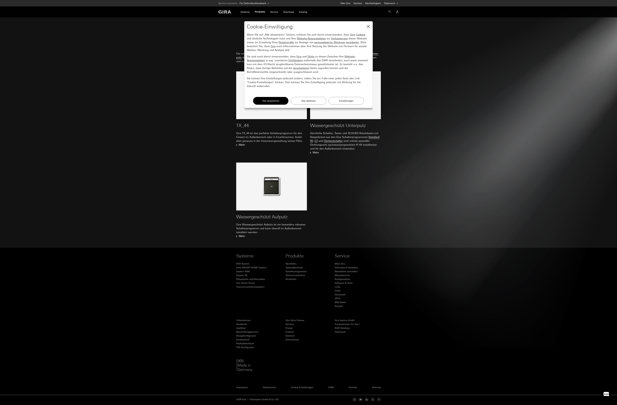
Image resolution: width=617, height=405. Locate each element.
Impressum (242, 387)
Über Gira (345, 3)
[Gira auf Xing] (373, 399)
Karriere (358, 3)
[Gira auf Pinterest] (379, 399)
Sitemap (376, 387)
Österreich (390, 3)
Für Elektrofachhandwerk (253, 3)
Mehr (242, 144)
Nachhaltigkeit (373, 3)
